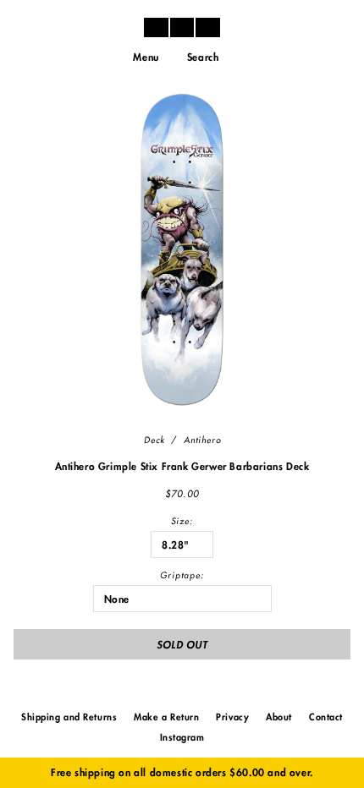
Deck (154, 440)
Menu (145, 57)
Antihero (202, 440)
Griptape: (182, 576)
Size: (182, 521)
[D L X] (182, 27)
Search (203, 57)
